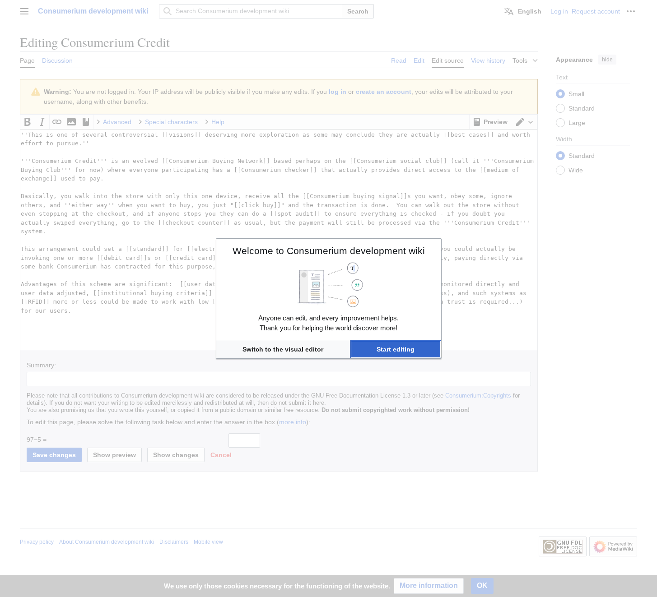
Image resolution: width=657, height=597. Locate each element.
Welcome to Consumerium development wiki (329, 250)
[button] (283, 349)
